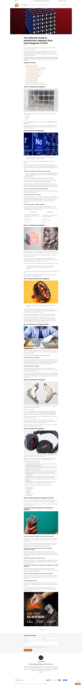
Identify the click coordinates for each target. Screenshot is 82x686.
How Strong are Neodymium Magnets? (33, 74)
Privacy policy (35, 683)
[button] (33, 5)
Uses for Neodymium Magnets (32, 81)
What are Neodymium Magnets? (32, 65)
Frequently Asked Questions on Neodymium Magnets (36, 84)
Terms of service (40, 683)
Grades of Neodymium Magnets (32, 80)
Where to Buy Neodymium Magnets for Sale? (34, 82)
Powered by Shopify (24, 683)
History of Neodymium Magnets (32, 73)
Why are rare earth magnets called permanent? (36, 69)
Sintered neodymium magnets (32, 77)
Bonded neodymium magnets (32, 78)
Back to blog (41, 629)
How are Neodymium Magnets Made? (33, 76)
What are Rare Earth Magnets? (32, 66)
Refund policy (30, 683)
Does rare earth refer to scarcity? (33, 70)
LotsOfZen (19, 683)
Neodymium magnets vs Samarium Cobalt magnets (36, 67)
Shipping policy (45, 683)
